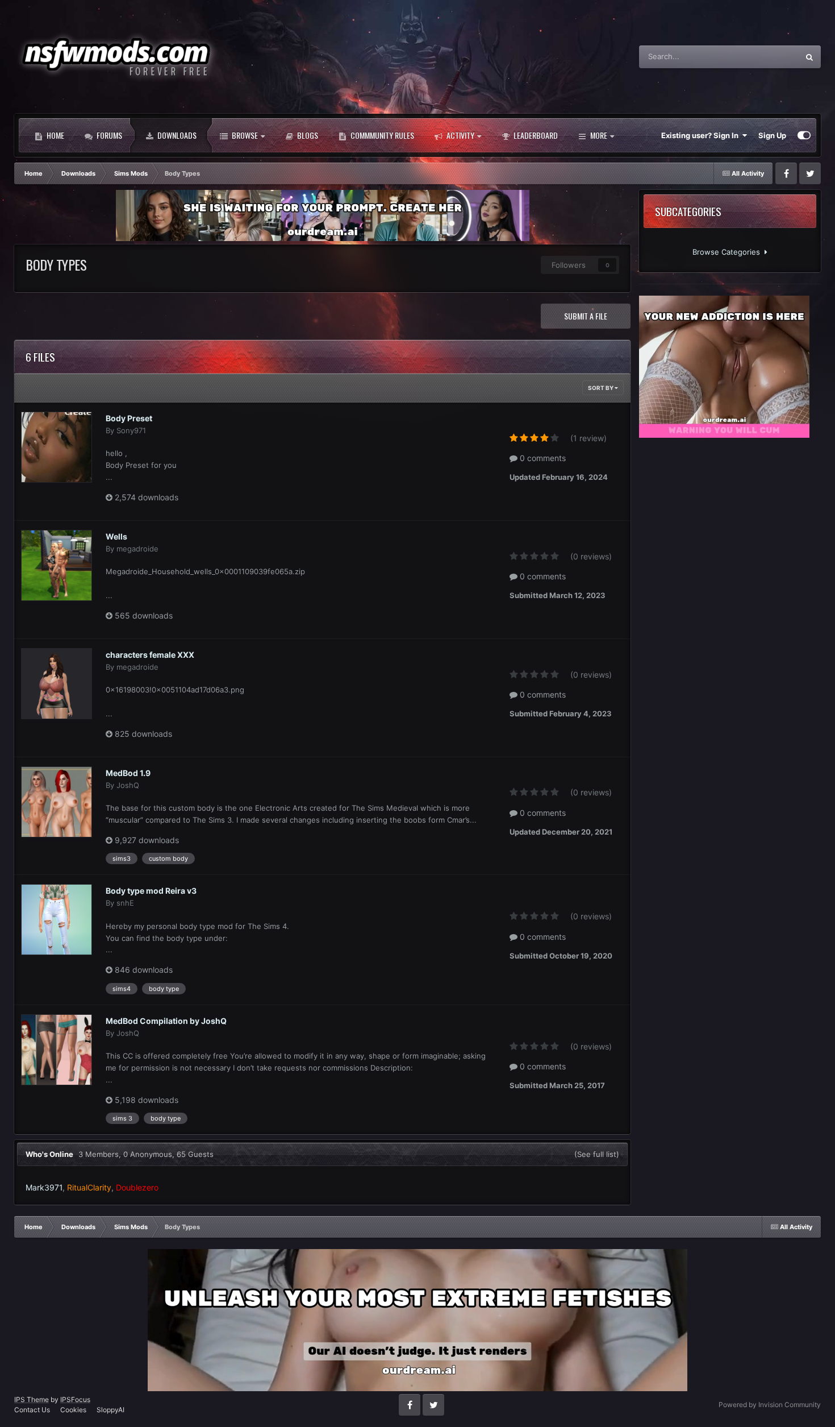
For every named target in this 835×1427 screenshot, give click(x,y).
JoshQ (127, 785)
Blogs (306, 135)
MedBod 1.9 (128, 773)
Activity (459, 135)
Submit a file (585, 316)
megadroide (137, 548)
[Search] (809, 56)
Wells (116, 536)
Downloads (176, 135)
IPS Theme (31, 1399)
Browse (244, 135)
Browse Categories (728, 251)
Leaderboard (535, 135)
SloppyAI (110, 1409)
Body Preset (129, 418)
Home (54, 135)
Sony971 (131, 430)
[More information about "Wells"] (56, 565)
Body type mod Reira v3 (151, 890)
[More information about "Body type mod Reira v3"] (56, 919)
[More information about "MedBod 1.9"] (56, 801)
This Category (760, 56)
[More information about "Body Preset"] (56, 447)
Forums (108, 135)
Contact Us (32, 1409)
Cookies (73, 1409)
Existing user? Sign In (701, 135)
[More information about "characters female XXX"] (56, 683)
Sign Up (772, 135)
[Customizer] (804, 135)
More (598, 135)
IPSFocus (75, 1399)
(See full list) (596, 1154)
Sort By (601, 387)
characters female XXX (150, 654)
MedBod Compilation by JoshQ (166, 1021)
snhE (125, 902)
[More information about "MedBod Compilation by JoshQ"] (56, 1049)
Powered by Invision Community (770, 1404)
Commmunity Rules (381, 135)
